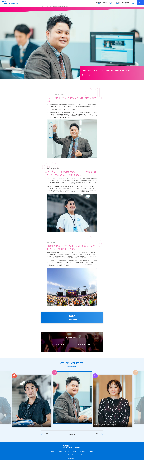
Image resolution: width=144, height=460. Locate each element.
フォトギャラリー (126, 2)
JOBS (73, 317)
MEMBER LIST (72, 434)
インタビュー (111, 2)
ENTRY (140, 2)
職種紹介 (105, 2)
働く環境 (118, 2)
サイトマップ (80, 454)
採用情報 (134, 2)
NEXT (97, 433)
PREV (47, 433)
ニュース (63, 454)
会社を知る (98, 2)
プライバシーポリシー (71, 454)
